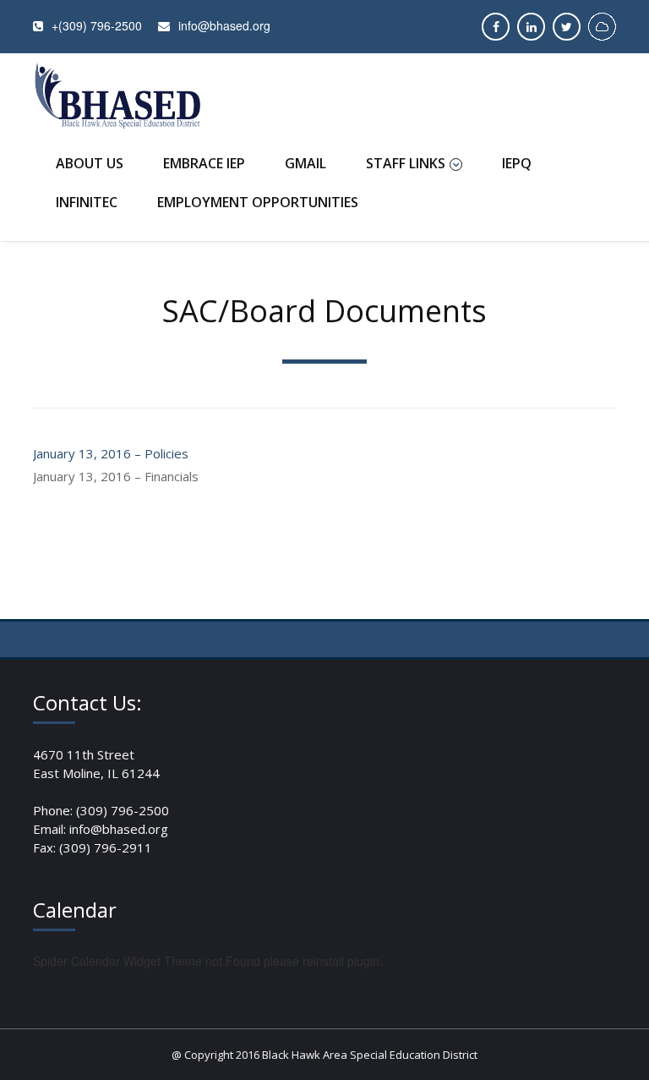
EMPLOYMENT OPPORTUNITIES (257, 202)
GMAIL (305, 163)
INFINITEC (86, 202)
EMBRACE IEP (204, 163)
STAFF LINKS (405, 163)
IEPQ (517, 163)
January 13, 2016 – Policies (110, 453)
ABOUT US (89, 163)
